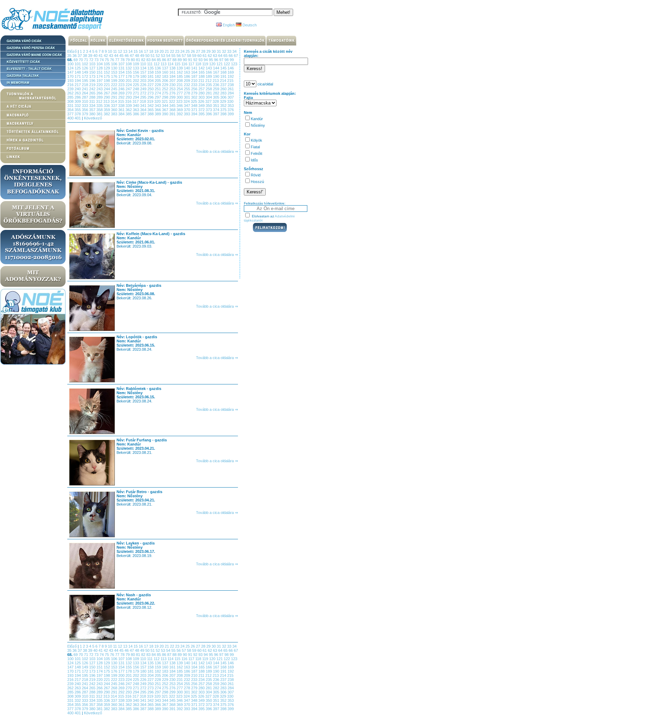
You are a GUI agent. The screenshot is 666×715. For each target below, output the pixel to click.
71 (86, 60)
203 (143, 80)
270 (129, 93)
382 (107, 114)
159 (158, 72)
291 (114, 97)
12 (120, 51)
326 (201, 101)
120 (212, 64)
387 (143, 114)
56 (179, 55)
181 (151, 76)
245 (114, 89)
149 (85, 72)
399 (231, 114)
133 (136, 68)
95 (211, 60)
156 (136, 72)
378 (78, 114)
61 (205, 55)
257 (202, 89)
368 (173, 110)
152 (107, 72)
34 (234, 51)
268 (114, 93)
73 (97, 60)
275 (165, 93)
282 (216, 93)
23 (177, 51)
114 (171, 64)
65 (226, 55)
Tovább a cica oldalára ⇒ (217, 151)
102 (85, 64)
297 (158, 97)
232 (187, 85)
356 (85, 110)
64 (220, 55)
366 (158, 110)
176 (114, 76)
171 (78, 76)
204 (151, 80)
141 (194, 68)
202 (136, 80)
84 (154, 60)
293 (129, 97)
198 (107, 80)
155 (129, 72)
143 (209, 68)
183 (165, 76)
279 (194, 93)
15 (136, 51)
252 (165, 89)
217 (78, 85)
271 (136, 93)
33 (229, 51)
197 (100, 80)
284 (231, 93)
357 (92, 110)
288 (92, 97)
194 (78, 80)
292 (122, 97)
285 (71, 97)
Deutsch (249, 25)
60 (200, 55)
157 (143, 72)
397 (216, 114)
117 (191, 64)
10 (110, 51)
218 (85, 85)
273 (151, 93)
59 (194, 55)
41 (101, 55)
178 (129, 76)
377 (71, 114)
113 (164, 64)
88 (175, 60)
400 (71, 118)
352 (224, 105)
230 (173, 85)
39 (90, 55)
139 (180, 68)
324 (187, 101)
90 (185, 60)
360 (114, 110)
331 (71, 105)
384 (122, 114)
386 (136, 114)
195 (85, 80)
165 (202, 72)
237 (224, 85)
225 (136, 85)
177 (122, 76)
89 (180, 60)
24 (183, 51)
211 (201, 80)
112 (157, 64)
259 (216, 89)
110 (143, 64)
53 (163, 55)
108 (129, 64)
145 (224, 68)
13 (125, 51)
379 (85, 114)
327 (209, 101)
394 (194, 114)
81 (138, 60)
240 (78, 89)
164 (194, 72)
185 (180, 76)
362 (129, 110)
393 (187, 114)
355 (78, 110)
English (228, 25)
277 (180, 93)
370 (187, 110)
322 (172, 101)
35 (69, 55)
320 (158, 101)
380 (92, 114)
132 (129, 68)
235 (209, 85)
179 (136, 76)
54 (168, 55)
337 (114, 105)
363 (136, 110)
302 (194, 97)
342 (151, 105)
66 (231, 55)
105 (107, 64)
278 (187, 93)
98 (227, 60)
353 (231, 105)
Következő (93, 118)
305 (216, 97)
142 (202, 68)
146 (231, 68)
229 (165, 85)
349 (202, 105)
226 (143, 85)
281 (209, 93)
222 (114, 85)
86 (164, 60)
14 (131, 51)
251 (158, 89)
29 (209, 51)
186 (187, 76)
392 (180, 114)
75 (107, 60)
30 (214, 51)
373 (209, 110)
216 (71, 85)
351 (216, 105)
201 (129, 80)
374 (216, 110)
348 (194, 105)
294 (136, 97)
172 (85, 76)
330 (230, 101)
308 (71, 101)
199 (114, 80)
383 (114, 114)
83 (149, 60)
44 (116, 55)
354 (71, 110)
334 (92, 105)
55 (174, 55)
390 (165, 114)
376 (231, 110)
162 (180, 72)
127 (92, 68)
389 (158, 114)
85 (159, 60)
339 (129, 105)
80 (133, 60)
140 (187, 68)
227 (151, 85)
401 (78, 118)
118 (198, 64)
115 (177, 64)
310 (85, 101)
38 (85, 55)
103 (92, 64)
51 (153, 55)
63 (215, 55)
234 (202, 85)
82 (143, 60)
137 (165, 68)
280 (202, 93)
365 (151, 110)
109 (136, 64)
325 (194, 101)
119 (205, 64)
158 (151, 72)
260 (224, 89)
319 (150, 101)
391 (173, 114)
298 (165, 97)
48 (137, 55)
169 (231, 72)
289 (100, 97)
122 (227, 64)
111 (150, 64)
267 (107, 93)
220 (100, 85)
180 (143, 76)
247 (129, 89)
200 (122, 80)
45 (122, 55)
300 (180, 97)
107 (122, 64)
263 (78, 93)
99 (232, 60)
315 (121, 101)
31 (219, 51)
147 (71, 72)
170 (71, 76)
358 (100, 110)
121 (220, 64)
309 (78, 101)
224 (129, 85)
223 (122, 85)
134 (143, 68)
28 (203, 51)
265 (92, 93)
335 (100, 105)
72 (91, 60)
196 (92, 80)
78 (123, 60)
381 (100, 114)
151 (100, 72)
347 (187, 105)
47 (132, 55)
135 (151, 68)
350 (209, 105)
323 (179, 101)
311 (92, 101)
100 (71, 64)
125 (78, 68)
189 (209, 76)
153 (114, 72)
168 (224, 72)
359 (107, 110)
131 (122, 68)
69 (76, 60)
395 (202, 114)
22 (172, 51)
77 (117, 60)
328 (216, 101)
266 (100, 93)
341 (143, 105)
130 (114, 68)
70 (81, 60)
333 (85, 105)
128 (100, 68)
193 (71, 80)
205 (158, 80)
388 (151, 114)
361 (122, 110)
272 (143, 93)
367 (165, 110)
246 (122, 89)
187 (194, 76)
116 (184, 64)
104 (100, 64)
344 (165, 105)
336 (107, 105)
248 (136, 89)
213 (216, 80)
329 (223, 101)
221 (107, 85)
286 (78, 97)
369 (180, 110)
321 (165, 101)
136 (158, 68)
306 (224, 97)
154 (122, 72)
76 (112, 60)
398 (224, 114)
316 (129, 101)
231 (180, 85)
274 (158, 93)
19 (157, 51)
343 (158, 105)
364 (143, 110)
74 (102, 60)
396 (209, 114)
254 (180, 89)
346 (180, 105)
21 (167, 51)
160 (165, 72)
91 (190, 60)
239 (71, 89)
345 (173, 105)
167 (216, 72)
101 (78, 64)
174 (100, 76)
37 (80, 55)
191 (224, 76)
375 (224, 110)
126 (85, 68)
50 (148, 55)
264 (85, 93)
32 (224, 51)
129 (107, 68)
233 (194, 85)
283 (224, 93)
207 (173, 80)
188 (202, 76)
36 (75, 55)
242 (92, 89)
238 (231, 85)
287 (85, 97)
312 (99, 101)
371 (194, 110)
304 (209, 97)
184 (173, 76)
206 (165, 80)
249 (143, 89)
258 (209, 89)
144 (216, 68)
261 (231, 89)
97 (221, 60)
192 (231, 76)
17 (146, 51)
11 (115, 51)
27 (198, 51)
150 (92, 72)
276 (173, 93)
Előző (72, 51)
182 (158, 76)
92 (195, 60)
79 (128, 60)
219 (92, 85)
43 (111, 55)
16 (141, 51)
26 (193, 51)
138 (173, 68)
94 (206, 60)
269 (122, 93)
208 (180, 80)
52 (158, 55)
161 (173, 72)
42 (106, 55)
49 (142, 55)
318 (143, 101)
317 (136, 101)
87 (169, 60)
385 (129, 114)
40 (96, 55)
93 (201, 60)
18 (151, 51)
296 (151, 97)
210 (194, 80)
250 (151, 89)
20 (162, 51)
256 (194, 89)
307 (231, 97)
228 (158, 85)
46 (127, 55)
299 (173, 97)
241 (85, 89)
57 (184, 55)
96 (216, 60)
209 (187, 80)
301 (187, 97)
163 (187, 72)
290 (107, 97)
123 (234, 64)
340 (136, 105)
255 (187, 89)
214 (223, 80)
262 (71, 93)
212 (209, 80)
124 (71, 68)
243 (100, 89)
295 (143, 97)
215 (230, 80)
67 (236, 55)
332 (78, 105)
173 (92, 76)
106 (114, 64)
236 (216, 85)
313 (107, 101)
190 (216, 76)
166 (209, 72)
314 (114, 101)
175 (107, 76)
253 (173, 89)
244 (107, 89)
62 (210, 55)
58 (189, 55)
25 (188, 51)
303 (202, 97)
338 (122, 105)
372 (202, 110)
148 (78, 72)
